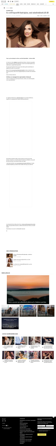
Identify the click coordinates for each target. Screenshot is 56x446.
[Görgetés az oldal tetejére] (53, 417)
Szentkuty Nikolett (18, 15)
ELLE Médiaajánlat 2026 (23, 424)
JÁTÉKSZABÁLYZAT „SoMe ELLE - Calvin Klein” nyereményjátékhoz (26, 437)
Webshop (51, 1)
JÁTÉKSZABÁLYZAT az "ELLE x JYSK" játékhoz (26, 439)
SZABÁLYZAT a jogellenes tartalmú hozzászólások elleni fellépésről (27, 432)
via (6, 230)
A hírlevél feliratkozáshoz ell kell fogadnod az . (44, 430)
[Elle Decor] (4, 1)
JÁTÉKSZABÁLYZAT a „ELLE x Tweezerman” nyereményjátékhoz (25, 441)
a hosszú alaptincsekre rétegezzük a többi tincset (23, 163)
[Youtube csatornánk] (12, 1)
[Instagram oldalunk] (10, 1)
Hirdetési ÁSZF (22, 443)
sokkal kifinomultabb (19, 97)
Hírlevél (17, 1)
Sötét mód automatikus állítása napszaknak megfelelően (7, 428)
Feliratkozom (42, 434)
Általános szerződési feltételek (24, 423)
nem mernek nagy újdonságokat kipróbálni (18, 70)
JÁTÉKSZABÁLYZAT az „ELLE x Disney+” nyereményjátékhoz (28, 420)
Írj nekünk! (3, 423)
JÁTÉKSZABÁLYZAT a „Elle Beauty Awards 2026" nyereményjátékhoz (26, 435)
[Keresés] (53, 4)
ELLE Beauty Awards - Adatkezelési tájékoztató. (26, 430)
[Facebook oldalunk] (8, 1)
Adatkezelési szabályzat (23, 427)
